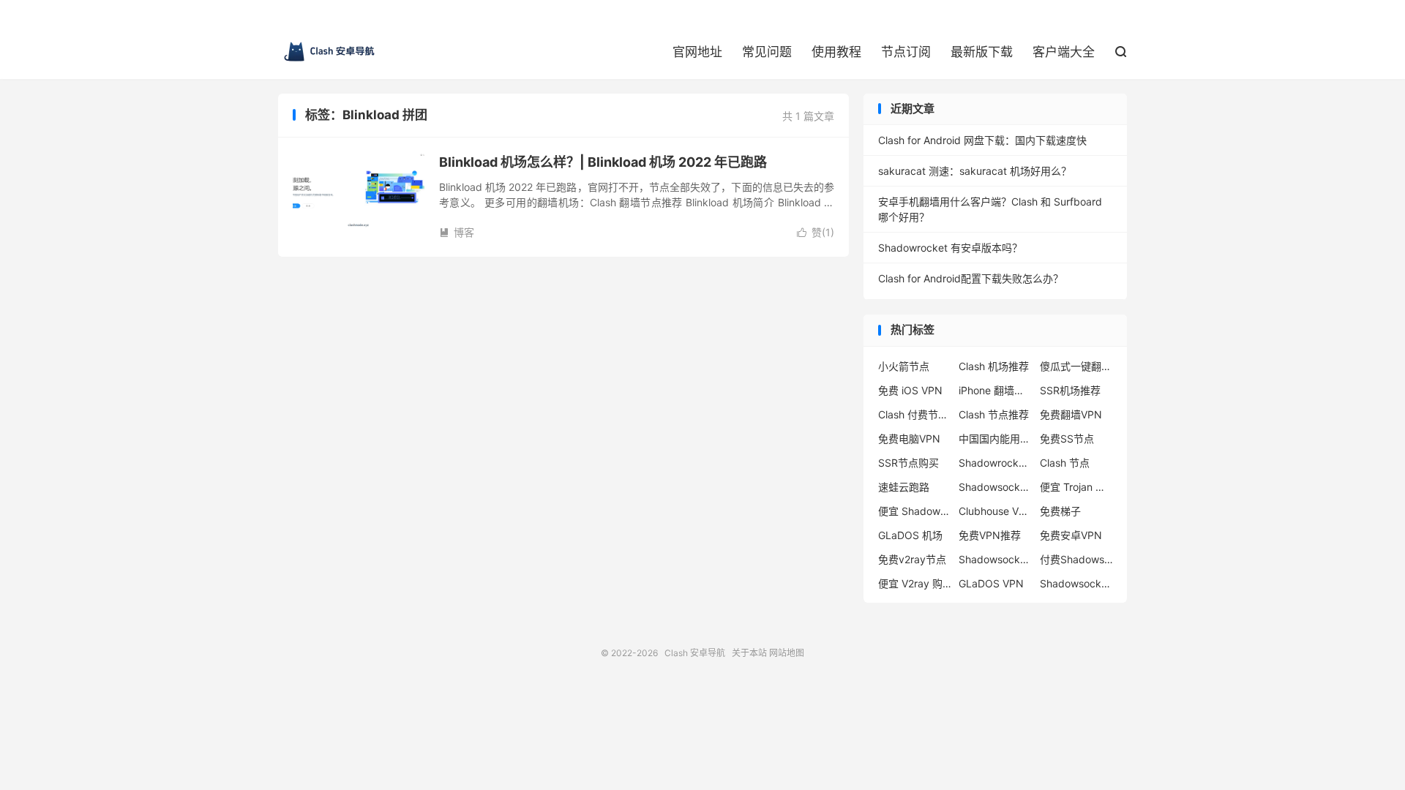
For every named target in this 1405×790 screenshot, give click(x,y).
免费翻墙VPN (1071, 414)
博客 (456, 232)
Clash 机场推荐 (994, 366)
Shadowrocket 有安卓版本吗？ (950, 247)
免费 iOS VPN (910, 390)
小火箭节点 (903, 366)
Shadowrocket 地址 (995, 462)
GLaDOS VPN (991, 583)
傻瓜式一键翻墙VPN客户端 (1076, 366)
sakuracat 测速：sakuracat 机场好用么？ (974, 171)
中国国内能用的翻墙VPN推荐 (995, 438)
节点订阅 (906, 52)
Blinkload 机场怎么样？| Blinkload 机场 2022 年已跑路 (603, 162)
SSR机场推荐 (1070, 390)
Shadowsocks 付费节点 (995, 487)
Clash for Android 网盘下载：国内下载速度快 (982, 140)
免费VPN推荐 (990, 535)
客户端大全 (1064, 52)
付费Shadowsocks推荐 (1076, 559)
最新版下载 (982, 52)
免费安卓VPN (1071, 535)
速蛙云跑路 (903, 487)
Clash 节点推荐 (994, 414)
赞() (815, 232)
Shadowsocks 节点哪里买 (1076, 583)
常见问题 (767, 52)
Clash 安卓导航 (329, 52)
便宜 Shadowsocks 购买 (914, 511)
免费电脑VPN (909, 438)
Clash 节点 (1065, 462)
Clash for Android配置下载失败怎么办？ (970, 278)
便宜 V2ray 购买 (914, 583)
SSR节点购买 (908, 462)
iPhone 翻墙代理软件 (995, 390)
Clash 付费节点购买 (914, 414)
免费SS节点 (1067, 438)
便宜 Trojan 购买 (1076, 487)
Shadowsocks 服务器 (995, 559)
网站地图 (786, 652)
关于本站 (749, 652)
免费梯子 (1060, 511)
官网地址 (697, 52)
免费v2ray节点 (912, 559)
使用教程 (836, 52)
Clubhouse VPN (995, 511)
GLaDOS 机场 (910, 535)
